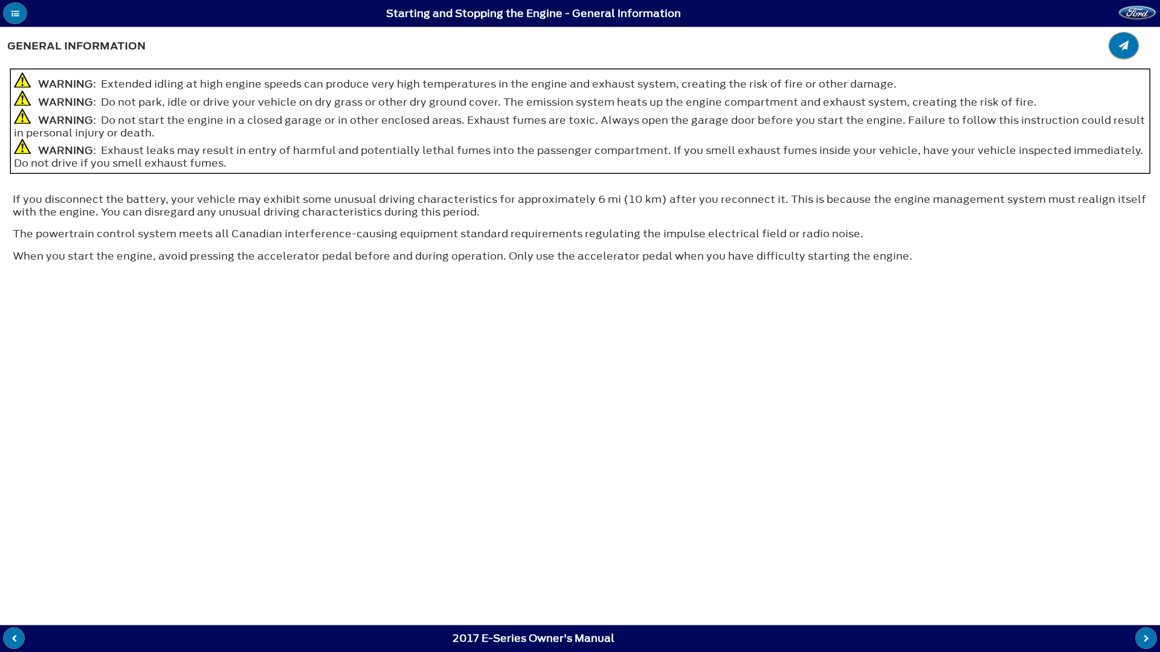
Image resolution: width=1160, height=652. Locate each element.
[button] (15, 13)
